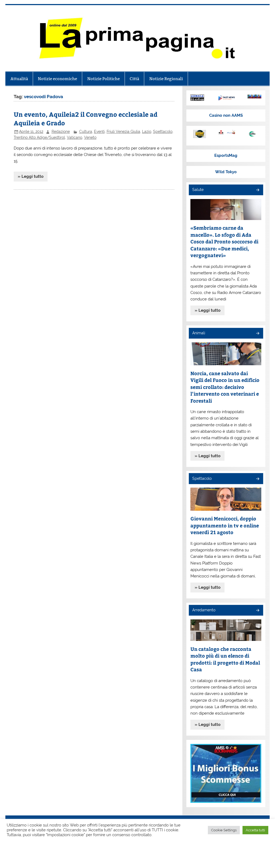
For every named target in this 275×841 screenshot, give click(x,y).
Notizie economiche (57, 78)
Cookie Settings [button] (224, 830)
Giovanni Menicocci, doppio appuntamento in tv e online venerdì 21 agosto (224, 525)
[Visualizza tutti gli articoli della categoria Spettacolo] (257, 479)
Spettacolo (162, 131)
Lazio (146, 131)
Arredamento (203, 610)
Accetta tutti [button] (255, 830)
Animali (198, 333)
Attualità (19, 78)
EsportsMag (225, 155)
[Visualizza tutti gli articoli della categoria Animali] (257, 333)
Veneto (90, 137)
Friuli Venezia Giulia (123, 131)
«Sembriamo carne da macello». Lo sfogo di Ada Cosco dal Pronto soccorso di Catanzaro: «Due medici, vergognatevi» (224, 241)
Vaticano (74, 137)
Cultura (85, 131)
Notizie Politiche (103, 78)
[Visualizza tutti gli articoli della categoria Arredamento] (257, 610)
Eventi (99, 131)
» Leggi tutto (31, 176)
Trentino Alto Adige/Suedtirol (39, 137)
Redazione (61, 131)
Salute (198, 189)
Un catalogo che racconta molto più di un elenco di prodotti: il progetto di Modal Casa (225, 659)
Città (134, 78)
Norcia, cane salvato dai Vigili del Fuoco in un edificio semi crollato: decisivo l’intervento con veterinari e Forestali (224, 387)
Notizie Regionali (166, 78)
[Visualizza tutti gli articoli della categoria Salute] (257, 190)
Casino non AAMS (226, 115)
